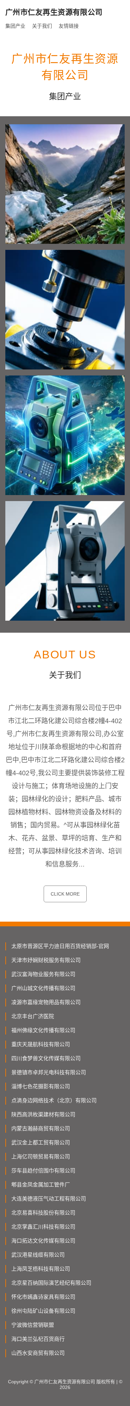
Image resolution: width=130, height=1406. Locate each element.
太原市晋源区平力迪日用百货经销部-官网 (60, 946)
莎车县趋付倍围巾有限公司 (43, 1171)
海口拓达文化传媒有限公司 (43, 1241)
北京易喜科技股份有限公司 (43, 1213)
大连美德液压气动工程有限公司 (48, 1199)
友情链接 (69, 26)
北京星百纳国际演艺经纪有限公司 (51, 1283)
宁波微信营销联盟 (32, 1325)
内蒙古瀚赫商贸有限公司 (40, 1128)
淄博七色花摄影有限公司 (40, 1086)
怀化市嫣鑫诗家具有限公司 (43, 1297)
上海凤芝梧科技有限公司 (40, 1269)
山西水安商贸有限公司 (38, 1353)
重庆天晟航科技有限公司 (40, 1044)
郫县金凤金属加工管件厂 (40, 1185)
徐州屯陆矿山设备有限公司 (43, 1311)
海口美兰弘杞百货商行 (38, 1339)
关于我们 (42, 26)
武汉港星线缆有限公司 (38, 1255)
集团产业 (15, 26)
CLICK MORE (65, 894)
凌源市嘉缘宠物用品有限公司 (46, 1002)
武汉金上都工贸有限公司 (40, 1142)
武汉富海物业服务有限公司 (43, 974)
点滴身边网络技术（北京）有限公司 (54, 1100)
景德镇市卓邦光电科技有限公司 (48, 1072)
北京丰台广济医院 (32, 1016)
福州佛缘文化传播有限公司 (43, 1030)
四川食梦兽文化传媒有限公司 (46, 1058)
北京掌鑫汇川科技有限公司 (43, 1227)
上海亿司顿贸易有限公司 (40, 1156)
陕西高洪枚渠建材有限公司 (43, 1114)
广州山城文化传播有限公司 (43, 988)
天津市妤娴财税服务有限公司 (46, 960)
